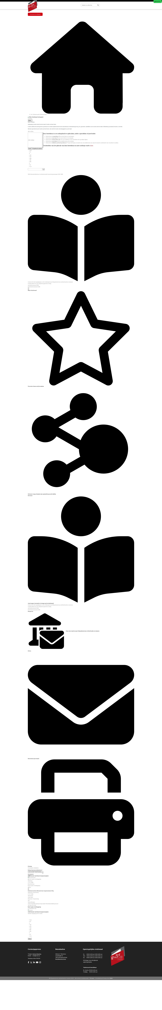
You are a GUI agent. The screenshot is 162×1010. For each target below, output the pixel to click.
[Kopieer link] (42, 872)
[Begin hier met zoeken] (82, 67)
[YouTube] (37, 962)
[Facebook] (28, 962)
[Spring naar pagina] (44, 169)
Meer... (30, 120)
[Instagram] (40, 962)
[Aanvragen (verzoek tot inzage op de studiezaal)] (81, 228)
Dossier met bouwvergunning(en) (38, 876)
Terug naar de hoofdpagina (35, 14)
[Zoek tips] (42, 140)
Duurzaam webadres (33, 868)
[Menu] (28, 289)
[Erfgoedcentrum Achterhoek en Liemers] (35, 5)
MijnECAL (158, 1)
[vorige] (30, 150)
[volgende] (30, 166)
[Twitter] (31, 962)
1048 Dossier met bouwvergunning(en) (38, 912)
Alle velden (30, 131)
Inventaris (31, 874)
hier (92, 145)
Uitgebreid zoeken (37, 148)
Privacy (92, 978)
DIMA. (111, 978)
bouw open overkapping (34, 907)
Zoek (29, 148)
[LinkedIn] (34, 962)
